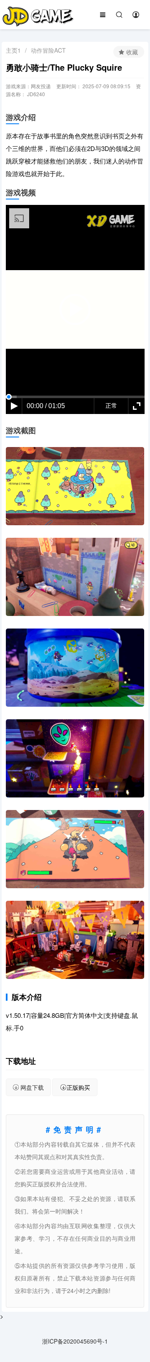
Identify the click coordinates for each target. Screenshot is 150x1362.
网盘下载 (32, 1087)
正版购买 (78, 1087)
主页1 (13, 50)
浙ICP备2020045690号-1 (75, 1341)
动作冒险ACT (48, 50)
